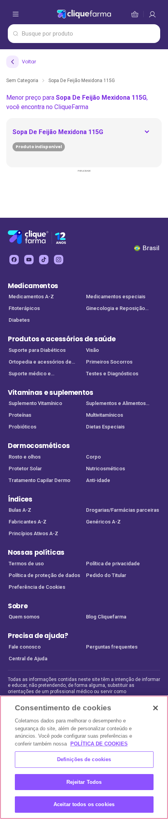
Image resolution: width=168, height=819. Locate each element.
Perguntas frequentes (112, 647)
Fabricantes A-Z (27, 522)
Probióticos (22, 427)
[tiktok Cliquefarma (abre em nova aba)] (44, 259)
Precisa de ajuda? (38, 635)
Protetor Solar (25, 468)
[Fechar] (155, 708)
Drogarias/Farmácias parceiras (122, 510)
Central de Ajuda (28, 658)
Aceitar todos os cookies (84, 804)
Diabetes (19, 320)
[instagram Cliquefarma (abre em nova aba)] (58, 259)
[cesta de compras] (152, 14)
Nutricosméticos (105, 468)
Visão (92, 350)
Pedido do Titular (106, 575)
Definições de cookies (84, 759)
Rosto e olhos (25, 457)
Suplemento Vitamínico (35, 403)
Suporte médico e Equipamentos (30, 374)
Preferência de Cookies (37, 587)
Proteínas (20, 415)
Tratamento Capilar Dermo (39, 480)
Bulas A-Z (20, 510)
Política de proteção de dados (44, 575)
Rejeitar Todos (84, 782)
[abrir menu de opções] (15, 14)
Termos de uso (26, 563)
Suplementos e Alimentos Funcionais (116, 404)
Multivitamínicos (104, 415)
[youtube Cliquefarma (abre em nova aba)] (29, 259)
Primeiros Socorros (109, 362)
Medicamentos (33, 285)
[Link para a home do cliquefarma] (84, 14)
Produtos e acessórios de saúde (61, 339)
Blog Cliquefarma (106, 617)
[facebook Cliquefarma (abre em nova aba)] (14, 259)
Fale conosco (25, 647)
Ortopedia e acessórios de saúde (40, 362)
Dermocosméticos (39, 445)
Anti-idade (98, 480)
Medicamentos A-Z (31, 296)
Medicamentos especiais (115, 296)
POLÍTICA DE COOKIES (99, 744)
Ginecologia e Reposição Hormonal (115, 309)
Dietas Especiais (105, 427)
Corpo (93, 457)
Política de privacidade (113, 563)
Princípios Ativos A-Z (33, 533)
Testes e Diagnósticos (112, 373)
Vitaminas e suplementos (50, 392)
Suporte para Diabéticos (37, 350)
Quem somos (24, 617)
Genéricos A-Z (103, 522)
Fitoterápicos (24, 308)
